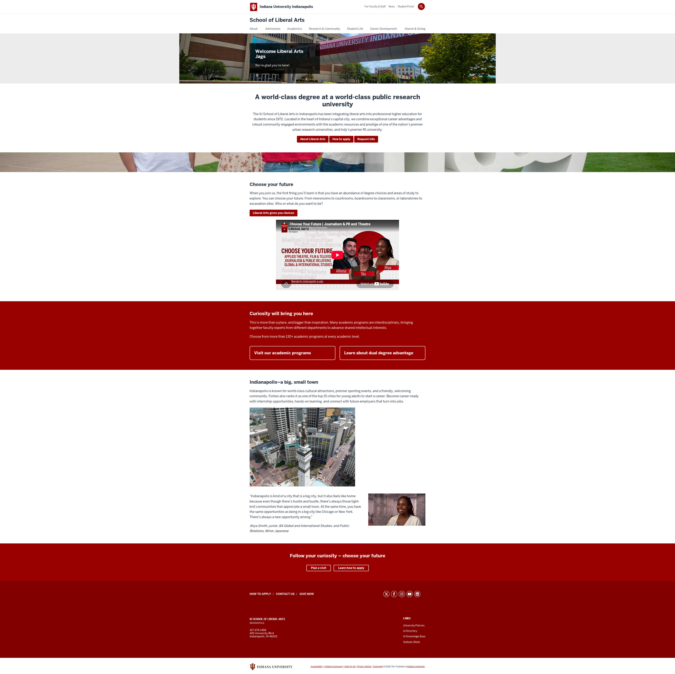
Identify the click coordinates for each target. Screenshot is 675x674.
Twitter (386, 594)
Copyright (378, 666)
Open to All (349, 666)
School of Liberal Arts (277, 20)
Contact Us (285, 594)
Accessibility (317, 666)
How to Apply (260, 594)
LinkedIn (417, 594)
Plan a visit (318, 568)
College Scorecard (333, 666)
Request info (366, 139)
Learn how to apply (351, 568)
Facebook (394, 594)
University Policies (414, 625)
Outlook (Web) (411, 642)
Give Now (307, 594)
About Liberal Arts (312, 139)
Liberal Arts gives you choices (273, 213)
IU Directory (410, 631)
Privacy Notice (364, 666)
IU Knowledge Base (414, 636)
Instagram (402, 594)
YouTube (409, 594)
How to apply (341, 139)
